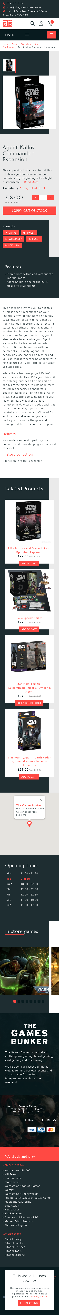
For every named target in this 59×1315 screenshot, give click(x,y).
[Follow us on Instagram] (48, 1120)
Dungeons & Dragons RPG (21, 1217)
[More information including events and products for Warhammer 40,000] (24, 971)
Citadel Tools (13, 1250)
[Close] (41, 799)
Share (12, 232)
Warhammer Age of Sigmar (22, 1186)
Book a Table (27, 1106)
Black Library (13, 1239)
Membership (19, 1109)
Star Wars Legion (30, 44)
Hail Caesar (12, 1209)
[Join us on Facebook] (43, 1120)
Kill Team (11, 1174)
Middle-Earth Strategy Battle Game (28, 1197)
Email (35, 239)
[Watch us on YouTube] (54, 1120)
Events (39, 1109)
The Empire (8, 47)
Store (15, 44)
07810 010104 (15, 3)
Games (15, 1111)
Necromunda (13, 1178)
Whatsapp (15, 239)
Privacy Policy (39, 1296)
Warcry (9, 1189)
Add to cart (29, 563)
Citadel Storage (15, 1254)
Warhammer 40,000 (17, 1170)
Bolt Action (12, 1205)
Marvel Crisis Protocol (19, 1221)
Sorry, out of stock (29, 211)
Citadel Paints (14, 1243)
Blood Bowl (12, 1182)
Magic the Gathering (18, 1201)
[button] (14, 1001)
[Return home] (12, 23)
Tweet (30, 232)
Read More (31, 182)
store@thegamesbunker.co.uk (24, 7)
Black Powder (13, 1213)
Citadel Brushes (15, 1247)
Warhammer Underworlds (21, 1193)
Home (6, 44)
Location (33, 1111)
